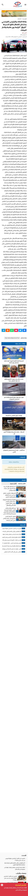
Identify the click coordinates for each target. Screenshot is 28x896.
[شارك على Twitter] (20, 330)
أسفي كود (24, 32)
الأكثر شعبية (13, 483)
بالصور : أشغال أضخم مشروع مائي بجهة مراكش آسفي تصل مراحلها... (9, 518)
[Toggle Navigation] (25, 4)
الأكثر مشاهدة (21, 483)
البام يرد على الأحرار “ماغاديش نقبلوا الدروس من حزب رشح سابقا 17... (10, 878)
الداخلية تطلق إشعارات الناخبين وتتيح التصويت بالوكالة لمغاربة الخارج (15, 889)
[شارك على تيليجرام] (3, 330)
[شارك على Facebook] (24, 330)
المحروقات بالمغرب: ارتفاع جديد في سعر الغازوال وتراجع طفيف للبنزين (9, 495)
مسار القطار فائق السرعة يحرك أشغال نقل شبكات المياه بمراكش (10, 488)
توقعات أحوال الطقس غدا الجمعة (14, 415)
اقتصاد (19, 18)
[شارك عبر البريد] (16, 330)
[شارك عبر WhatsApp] (11, 330)
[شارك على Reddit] (7, 330)
